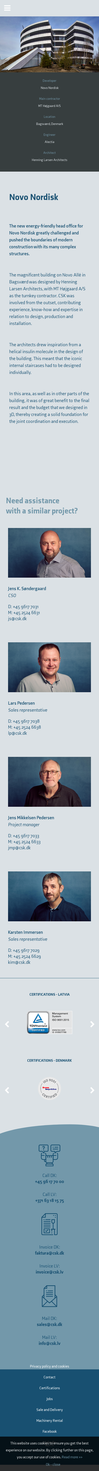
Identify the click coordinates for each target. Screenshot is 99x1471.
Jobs (50, 1399)
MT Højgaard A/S (49, 106)
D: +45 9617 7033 (23, 836)
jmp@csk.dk (19, 848)
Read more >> (72, 1457)
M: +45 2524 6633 (24, 842)
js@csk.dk (17, 619)
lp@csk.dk (17, 733)
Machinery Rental (49, 1421)
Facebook (50, 1431)
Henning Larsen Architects (49, 160)
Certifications (49, 1388)
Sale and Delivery (49, 1410)
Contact (49, 1377)
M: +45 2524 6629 (24, 956)
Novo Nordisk (49, 88)
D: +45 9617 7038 (24, 721)
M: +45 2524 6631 (24, 613)
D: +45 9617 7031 (23, 607)
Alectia (49, 142)
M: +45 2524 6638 (24, 727)
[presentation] (7, 1022)
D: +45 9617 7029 (24, 950)
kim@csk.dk (19, 962)
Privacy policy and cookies (49, 1366)
